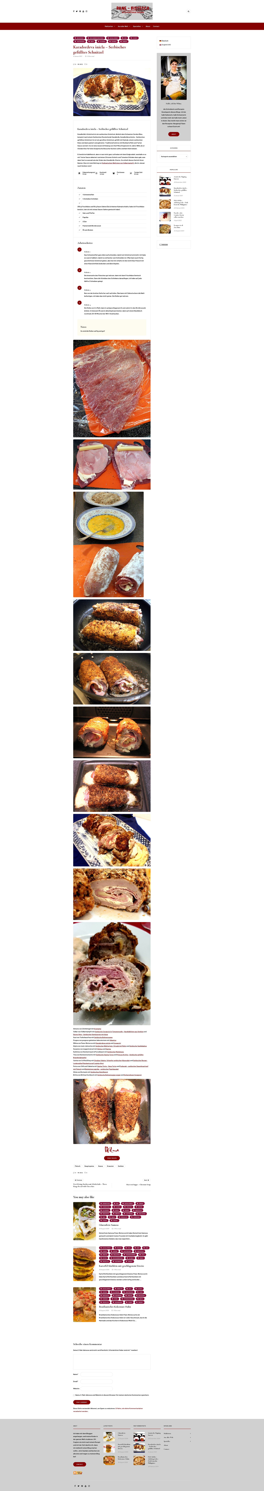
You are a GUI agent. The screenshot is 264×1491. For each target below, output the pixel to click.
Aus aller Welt (123, 26)
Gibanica (113, 1040)
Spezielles (137, 26)
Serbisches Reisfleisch (99, 1072)
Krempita (97, 1029)
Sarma (108, 1049)
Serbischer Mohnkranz (115, 1052)
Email (75, 1381)
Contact (156, 26)
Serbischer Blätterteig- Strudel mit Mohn (110, 1046)
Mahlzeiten (109, 26)
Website (76, 1388)
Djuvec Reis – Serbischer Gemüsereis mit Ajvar (90, 1034)
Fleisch (77, 1166)
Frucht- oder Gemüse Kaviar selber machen (179, 215)
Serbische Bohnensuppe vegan (108, 1075)
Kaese (100, 1166)
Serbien (121, 1166)
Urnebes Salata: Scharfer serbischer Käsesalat (112, 1060)
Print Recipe (112, 1158)
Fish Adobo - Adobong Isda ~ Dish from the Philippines (181, 202)
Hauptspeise (89, 1166)
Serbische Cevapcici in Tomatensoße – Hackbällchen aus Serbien (119, 1032)
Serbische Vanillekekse (138, 1046)
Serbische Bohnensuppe (103, 1037)
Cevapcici (117, 1043)
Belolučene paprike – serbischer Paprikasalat (102, 1069)
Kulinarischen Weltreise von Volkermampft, (118, 163)
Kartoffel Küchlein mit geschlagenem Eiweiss (121, 1265)
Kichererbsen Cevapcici (133, 1075)
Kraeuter (110, 1166)
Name (75, 1374)
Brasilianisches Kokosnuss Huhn (115, 1306)
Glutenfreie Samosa (108, 1225)
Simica (99, 1049)
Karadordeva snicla (103, 1043)
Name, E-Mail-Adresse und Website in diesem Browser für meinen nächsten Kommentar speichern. (112, 1395)
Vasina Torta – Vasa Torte (106, 1066)
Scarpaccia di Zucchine (178, 226)
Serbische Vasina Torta (104, 1055)
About (148, 26)
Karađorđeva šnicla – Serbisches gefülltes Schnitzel (181, 190)
